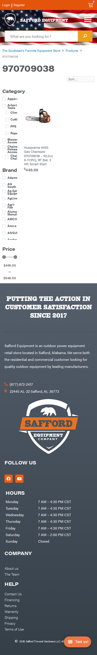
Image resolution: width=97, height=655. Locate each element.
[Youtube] (19, 479)
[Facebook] (9, 479)
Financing (12, 599)
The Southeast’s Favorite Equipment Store (31, 50)
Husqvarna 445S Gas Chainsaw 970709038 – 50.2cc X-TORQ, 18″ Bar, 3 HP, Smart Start (38, 155)
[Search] (85, 36)
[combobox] (41, 36)
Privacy (10, 623)
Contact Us (13, 593)
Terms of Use (14, 629)
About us (11, 568)
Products (72, 50)
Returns (10, 605)
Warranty (11, 611)
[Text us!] (77, 643)
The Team (12, 574)
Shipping (11, 617)
